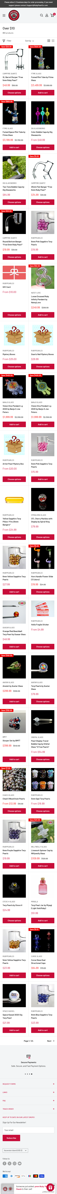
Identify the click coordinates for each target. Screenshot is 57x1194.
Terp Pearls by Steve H (12, 905)
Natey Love (36, 293)
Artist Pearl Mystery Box (13, 464)
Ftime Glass (36, 74)
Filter (9, 41)
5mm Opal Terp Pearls (40, 798)
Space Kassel (9, 1011)
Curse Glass (36, 956)
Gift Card (6, 287)
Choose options (14, 92)
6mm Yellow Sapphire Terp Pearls (14, 578)
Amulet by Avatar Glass (13, 686)
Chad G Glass (8, 795)
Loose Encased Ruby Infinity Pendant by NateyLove (40, 299)
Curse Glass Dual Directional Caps (38, 961)
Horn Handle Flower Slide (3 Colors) (42, 578)
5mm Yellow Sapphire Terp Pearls (14, 961)
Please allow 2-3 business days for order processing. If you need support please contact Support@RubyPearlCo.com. (28, 3)
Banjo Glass (8, 402)
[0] (52, 15)
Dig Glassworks (38, 128)
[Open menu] (4, 15)
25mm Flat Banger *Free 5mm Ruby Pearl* (41, 188)
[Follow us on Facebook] (4, 1163)
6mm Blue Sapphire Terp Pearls (41, 1016)
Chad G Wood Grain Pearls (14, 798)
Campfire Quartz (10, 74)
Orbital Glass (37, 737)
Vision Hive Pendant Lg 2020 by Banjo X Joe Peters (13, 409)
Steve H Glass (9, 902)
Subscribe (11, 1138)
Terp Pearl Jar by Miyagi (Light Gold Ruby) (41, 906)
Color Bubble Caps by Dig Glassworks (41, 133)
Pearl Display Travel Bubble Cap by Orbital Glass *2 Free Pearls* (40, 744)
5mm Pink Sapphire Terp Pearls (41, 465)
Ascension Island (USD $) (13, 1150)
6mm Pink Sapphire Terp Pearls (41, 243)
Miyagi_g (34, 902)
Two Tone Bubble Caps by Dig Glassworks (13, 188)
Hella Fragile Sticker (40, 624)
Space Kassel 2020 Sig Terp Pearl (12, 1016)
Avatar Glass (8, 682)
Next (49, 1041)
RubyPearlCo (37, 238)
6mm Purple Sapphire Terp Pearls (14, 852)
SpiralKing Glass (38, 515)
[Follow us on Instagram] (14, 1163)
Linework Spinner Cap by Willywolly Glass (42, 852)
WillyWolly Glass (39, 847)
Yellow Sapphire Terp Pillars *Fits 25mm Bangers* (12, 521)
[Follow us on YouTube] (19, 1163)
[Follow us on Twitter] (9, 1163)
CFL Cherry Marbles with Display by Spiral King (41, 520)
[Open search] (41, 15)
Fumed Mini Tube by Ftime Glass (42, 78)
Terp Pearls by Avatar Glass (40, 687)
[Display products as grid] (49, 41)
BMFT (5, 737)
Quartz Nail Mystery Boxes (42, 354)
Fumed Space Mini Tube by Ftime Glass (14, 133)
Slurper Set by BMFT (11, 740)
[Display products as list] (53, 41)
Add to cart (43, 92)
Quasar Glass (9, 628)
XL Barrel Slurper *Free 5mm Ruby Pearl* (13, 78)
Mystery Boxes (9, 354)
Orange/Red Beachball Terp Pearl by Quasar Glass (14, 632)
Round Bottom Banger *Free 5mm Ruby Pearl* (13, 243)
